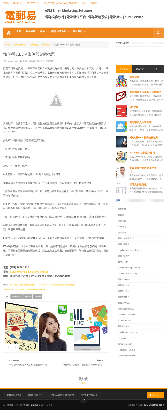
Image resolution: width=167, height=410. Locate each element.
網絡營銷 (122, 232)
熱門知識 (124, 69)
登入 (84, 3)
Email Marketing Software (35, 289)
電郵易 (6, 3)
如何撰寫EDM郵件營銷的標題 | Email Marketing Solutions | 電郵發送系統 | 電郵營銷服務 (42, 285)
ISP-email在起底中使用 (142, 152)
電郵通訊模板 (124, 285)
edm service (123, 338)
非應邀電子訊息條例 (127, 350)
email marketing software (129, 250)
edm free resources (126, 356)
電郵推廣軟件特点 (14, 395)
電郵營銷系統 (19, 289)
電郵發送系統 (124, 291)
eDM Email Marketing (154, 405)
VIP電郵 (133, 107)
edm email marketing (127, 273)
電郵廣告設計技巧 (35, 395)
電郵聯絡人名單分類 (140, 122)
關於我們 (77, 31)
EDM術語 (122, 227)
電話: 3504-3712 (32, 3)
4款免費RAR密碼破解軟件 (143, 137)
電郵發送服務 (124, 326)
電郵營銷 (45, 44)
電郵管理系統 (124, 303)
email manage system (127, 332)
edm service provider (127, 315)
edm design (123, 262)
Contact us (157, 395)
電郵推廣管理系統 (126, 309)
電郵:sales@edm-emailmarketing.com (61, 3)
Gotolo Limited (31, 405)
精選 (156, 69)
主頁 (18, 31)
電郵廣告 (34, 44)
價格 (42, 31)
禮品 (83, 383)
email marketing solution (129, 268)
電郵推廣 (122, 221)
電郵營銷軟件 (124, 297)
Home (7, 44)
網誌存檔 (140, 69)
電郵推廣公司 (124, 244)
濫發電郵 (134, 76)
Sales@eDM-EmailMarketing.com (29, 271)
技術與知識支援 (58, 31)
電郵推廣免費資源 (126, 238)
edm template (124, 320)
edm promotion (125, 344)
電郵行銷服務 (124, 279)
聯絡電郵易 (17, 3)
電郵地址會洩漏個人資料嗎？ (145, 92)
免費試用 (94, 3)
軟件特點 (30, 31)
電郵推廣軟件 (19, 44)
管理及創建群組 (138, 184)
